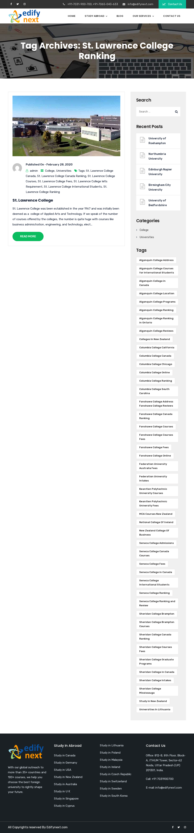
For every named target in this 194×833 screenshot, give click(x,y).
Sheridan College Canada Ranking (155, 636)
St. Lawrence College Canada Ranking (61, 176)
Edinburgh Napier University (160, 172)
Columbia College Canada (155, 355)
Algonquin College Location (156, 293)
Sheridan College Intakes (155, 680)
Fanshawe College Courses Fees (156, 436)
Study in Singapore (66, 798)
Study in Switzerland (113, 781)
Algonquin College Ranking (156, 310)
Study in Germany (65, 762)
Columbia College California (156, 347)
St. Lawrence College (33, 200)
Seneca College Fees (152, 563)
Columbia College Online (154, 372)
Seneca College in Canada (155, 572)
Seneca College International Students (154, 582)
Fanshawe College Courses (156, 426)
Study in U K (62, 791)
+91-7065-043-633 (105, 4)
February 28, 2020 (59, 164)
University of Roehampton (157, 141)
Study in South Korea (114, 795)
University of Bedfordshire (158, 203)
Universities (63, 170)
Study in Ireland (110, 767)
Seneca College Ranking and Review (157, 603)
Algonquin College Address (156, 260)
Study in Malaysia (111, 760)
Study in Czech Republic (115, 774)
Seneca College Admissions (156, 543)
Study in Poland (110, 752)
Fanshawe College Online (155, 455)
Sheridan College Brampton (156, 613)
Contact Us (174, 4)
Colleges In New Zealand (154, 339)
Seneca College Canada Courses (154, 553)
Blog (120, 16)
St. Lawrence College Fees (55, 181)
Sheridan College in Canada (156, 672)
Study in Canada (64, 755)
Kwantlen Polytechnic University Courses (153, 491)
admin (34, 170)
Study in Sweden (111, 788)
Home (71, 16)
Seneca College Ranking (154, 593)
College (50, 170)
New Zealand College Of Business (154, 532)
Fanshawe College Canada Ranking (155, 416)
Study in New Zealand (153, 701)
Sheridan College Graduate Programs (156, 661)
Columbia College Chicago (155, 364)
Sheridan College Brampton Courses (156, 624)
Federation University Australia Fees (153, 466)
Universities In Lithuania (154, 709)
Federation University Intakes (153, 478)
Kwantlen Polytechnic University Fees (153, 503)
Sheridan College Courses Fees (155, 649)
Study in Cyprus (64, 805)
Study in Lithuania (112, 745)
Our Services (142, 16)
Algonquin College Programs (157, 301)
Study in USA (62, 770)
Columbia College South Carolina (154, 391)
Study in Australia (65, 784)
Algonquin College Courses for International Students (156, 270)
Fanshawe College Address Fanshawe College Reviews (156, 403)
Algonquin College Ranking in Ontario (156, 320)
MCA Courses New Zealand (155, 513)
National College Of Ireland (156, 522)
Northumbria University (157, 156)
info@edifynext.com (140, 4)
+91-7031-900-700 (79, 4)
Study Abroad (94, 16)
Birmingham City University (160, 187)
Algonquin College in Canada (152, 282)
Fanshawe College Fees (154, 447)
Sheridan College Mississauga (150, 690)
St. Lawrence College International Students (73, 186)
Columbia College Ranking (155, 380)
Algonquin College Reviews (156, 330)
